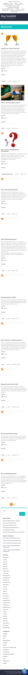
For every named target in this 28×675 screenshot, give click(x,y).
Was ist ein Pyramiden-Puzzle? (10, 102)
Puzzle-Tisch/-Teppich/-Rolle (12, 6)
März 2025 (5, 593)
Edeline (4, 549)
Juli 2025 (5, 586)
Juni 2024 (5, 614)
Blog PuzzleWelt (8, 16)
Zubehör (5, 4)
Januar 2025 (5, 598)
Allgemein (6, 3)
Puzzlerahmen (18, 4)
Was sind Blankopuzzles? (9, 473)
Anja (4, 538)
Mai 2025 (5, 591)
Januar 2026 (5, 573)
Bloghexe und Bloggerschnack (17, 10)
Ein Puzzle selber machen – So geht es (11, 520)
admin (10, 81)
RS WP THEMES (18, 673)
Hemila (11, 673)
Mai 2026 (5, 564)
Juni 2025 (5, 589)
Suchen (4, 510)
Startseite (5, 656)
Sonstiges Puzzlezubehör (13, 7)
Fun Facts (17, 8)
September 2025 (6, 582)
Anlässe (21, 3)
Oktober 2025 (6, 580)
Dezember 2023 (6, 627)
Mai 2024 (5, 616)
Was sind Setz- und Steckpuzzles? (11, 340)
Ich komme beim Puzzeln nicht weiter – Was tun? (14, 532)
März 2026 (5, 568)
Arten (11, 3)
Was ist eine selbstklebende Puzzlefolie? (10, 150)
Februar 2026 (6, 571)
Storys (23, 8)
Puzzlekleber (10, 4)
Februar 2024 (6, 623)
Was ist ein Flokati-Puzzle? (9, 433)
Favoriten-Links (14, 11)
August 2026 (6, 557)
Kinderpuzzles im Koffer (8, 297)
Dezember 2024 (6, 600)
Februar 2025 (6, 595)
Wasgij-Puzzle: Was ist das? (9, 384)
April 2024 (5, 618)
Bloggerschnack (6, 640)
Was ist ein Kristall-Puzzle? (9, 189)
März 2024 (5, 620)
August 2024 (6, 609)
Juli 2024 (5, 611)
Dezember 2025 (6, 575)
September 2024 (6, 607)
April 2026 (5, 566)
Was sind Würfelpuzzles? (9, 239)
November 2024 (6, 602)
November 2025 (6, 577)
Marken (16, 3)
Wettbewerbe (5, 10)
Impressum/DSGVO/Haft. (8, 8)
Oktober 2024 (6, 604)
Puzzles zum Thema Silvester (10, 48)
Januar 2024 (5, 625)
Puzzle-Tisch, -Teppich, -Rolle (9, 647)
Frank (4, 543)
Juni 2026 (5, 561)
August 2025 (6, 584)
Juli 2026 (5, 559)
